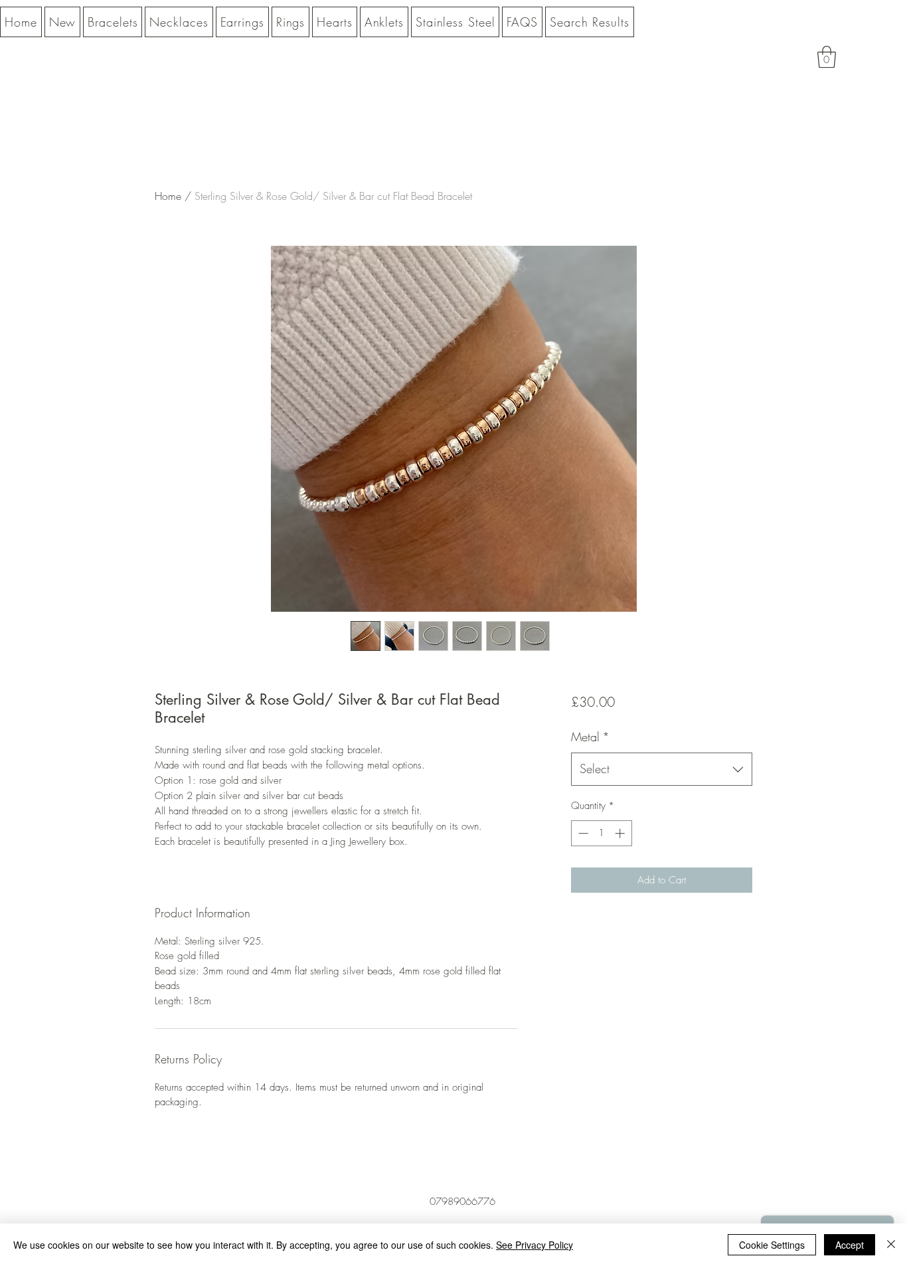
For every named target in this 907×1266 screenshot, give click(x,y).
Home (168, 196)
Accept (849, 1244)
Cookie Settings (772, 1244)
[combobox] (661, 769)
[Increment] (621, 833)
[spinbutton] (601, 833)
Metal (590, 737)
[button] (826, 57)
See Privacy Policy (534, 1244)
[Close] (891, 1244)
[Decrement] (582, 833)
